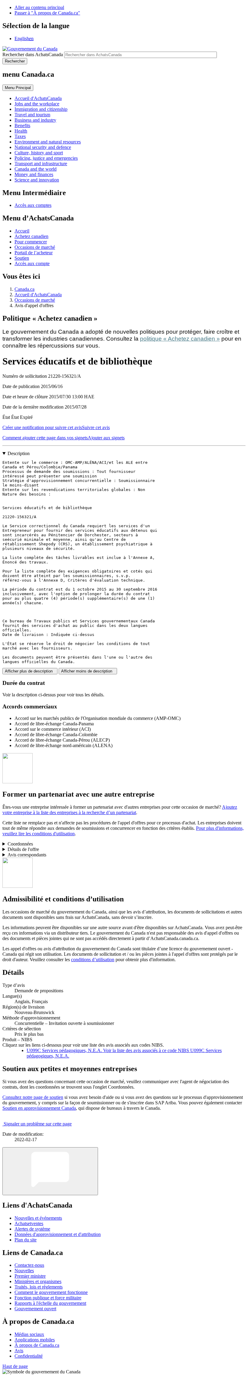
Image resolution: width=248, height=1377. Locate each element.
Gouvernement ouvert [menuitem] (35, 1308)
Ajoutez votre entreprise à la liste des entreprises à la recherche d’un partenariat (119, 809)
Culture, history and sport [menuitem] (39, 152)
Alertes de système (32, 1228)
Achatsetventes (29, 1223)
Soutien (22, 258)
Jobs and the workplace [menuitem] (37, 103)
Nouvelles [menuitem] (24, 1270)
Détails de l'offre (23, 849)
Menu (18, 87)
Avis (19, 1350)
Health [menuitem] (21, 130)
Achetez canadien (31, 236)
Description (19, 453)
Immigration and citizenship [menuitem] (41, 109)
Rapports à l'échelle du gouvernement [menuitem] (50, 1303)
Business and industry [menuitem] (35, 120)
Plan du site (26, 1239)
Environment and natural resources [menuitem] (48, 141)
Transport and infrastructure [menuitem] (41, 163)
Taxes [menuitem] (20, 136)
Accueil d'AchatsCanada (38, 294)
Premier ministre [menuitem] (30, 1276)
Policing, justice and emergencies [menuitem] (46, 158)
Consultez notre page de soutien (32, 1097)
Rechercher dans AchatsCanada (32, 54)
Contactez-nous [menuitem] (29, 1265)
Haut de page (15, 1366)
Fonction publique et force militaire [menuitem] (48, 1297)
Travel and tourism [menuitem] (32, 114)
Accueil (22, 230)
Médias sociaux (29, 1334)
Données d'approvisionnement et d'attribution (58, 1234)
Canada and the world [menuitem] (36, 169)
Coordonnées (20, 843)
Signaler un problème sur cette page (38, 1123)
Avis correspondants (27, 854)
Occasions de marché (35, 247)
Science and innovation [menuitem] (37, 179)
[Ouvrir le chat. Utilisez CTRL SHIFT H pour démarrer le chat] (50, 1171)
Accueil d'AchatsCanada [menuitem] (38, 98)
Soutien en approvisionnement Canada (39, 1108)
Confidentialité (29, 1356)
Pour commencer (31, 241)
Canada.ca (24, 289)
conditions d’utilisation (92, 959)
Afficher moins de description (88, 671)
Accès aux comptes (33, 205)
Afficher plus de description (30, 671)
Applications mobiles (35, 1339)
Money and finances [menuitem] (34, 174)
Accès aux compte (32, 263)
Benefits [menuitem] (22, 125)
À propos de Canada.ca (37, 1345)
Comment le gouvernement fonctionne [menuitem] (51, 1292)
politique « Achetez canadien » (180, 338)
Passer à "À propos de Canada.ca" (47, 12)
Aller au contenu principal (39, 7)
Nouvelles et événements (38, 1218)
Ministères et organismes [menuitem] (38, 1281)
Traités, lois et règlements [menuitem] (39, 1286)
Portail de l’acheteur (34, 252)
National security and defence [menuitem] (43, 147)
